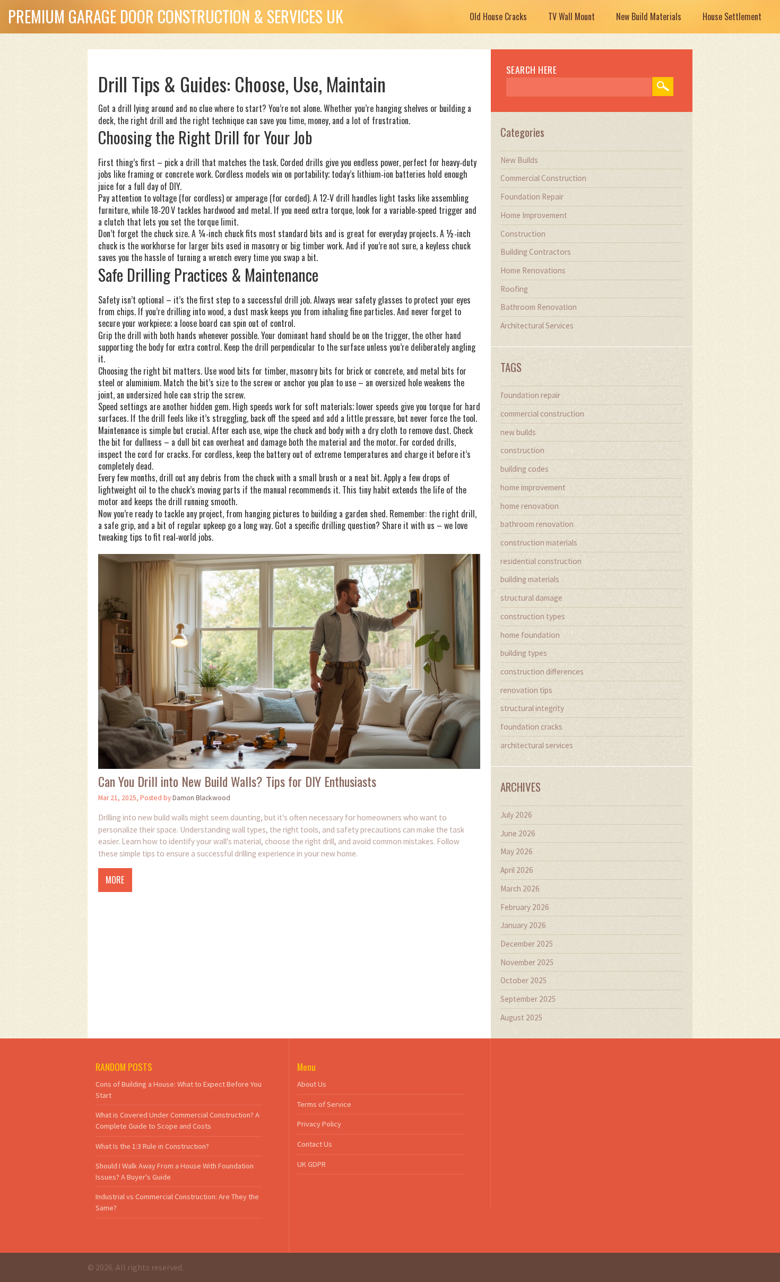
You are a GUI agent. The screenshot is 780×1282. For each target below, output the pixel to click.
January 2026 (523, 925)
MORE (115, 879)
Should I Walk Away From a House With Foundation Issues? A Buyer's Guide (175, 1171)
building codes (524, 469)
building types (523, 653)
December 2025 (526, 944)
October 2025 (523, 980)
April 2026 (516, 870)
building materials (529, 579)
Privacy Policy (319, 1124)
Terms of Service (324, 1104)
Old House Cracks (498, 16)
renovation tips (526, 690)
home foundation (530, 635)
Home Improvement (533, 215)
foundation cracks (531, 727)
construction (522, 450)
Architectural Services (537, 325)
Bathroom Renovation (538, 307)
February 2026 (524, 907)
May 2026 (516, 851)
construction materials (538, 543)
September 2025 (528, 999)
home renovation (529, 506)
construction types (532, 616)
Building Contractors (535, 252)
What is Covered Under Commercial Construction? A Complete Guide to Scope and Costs (177, 1120)
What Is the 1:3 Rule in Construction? (152, 1146)
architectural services (536, 745)
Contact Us (314, 1144)
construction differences (542, 671)
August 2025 (521, 1017)
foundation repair (530, 395)
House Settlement (732, 16)
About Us (311, 1084)
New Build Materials (648, 16)
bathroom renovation (537, 524)
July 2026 (516, 815)
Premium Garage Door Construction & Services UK (175, 16)
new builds (518, 432)
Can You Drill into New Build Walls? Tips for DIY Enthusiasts (237, 781)
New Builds (519, 160)
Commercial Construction (543, 178)
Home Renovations (533, 270)
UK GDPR (311, 1164)
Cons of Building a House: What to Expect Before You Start (179, 1089)
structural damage (531, 598)
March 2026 (520, 888)
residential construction (541, 561)
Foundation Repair (532, 197)
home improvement (533, 487)
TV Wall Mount (571, 16)
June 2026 (517, 833)
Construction (522, 234)
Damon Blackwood (201, 797)
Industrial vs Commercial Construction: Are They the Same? (177, 1202)
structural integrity (532, 708)
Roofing (514, 289)
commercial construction (542, 414)
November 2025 (527, 962)
